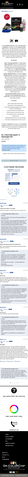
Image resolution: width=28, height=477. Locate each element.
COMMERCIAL (5, 459)
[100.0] (16, 191)
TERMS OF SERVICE (10, 443)
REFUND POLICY (9, 445)
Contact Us (14, 430)
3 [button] (14, 382)
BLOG (3, 457)
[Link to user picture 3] (17, 364)
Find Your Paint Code (14, 416)
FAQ (6, 441)
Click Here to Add (6, 150)
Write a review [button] (14, 183)
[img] (3, 203)
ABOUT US (4, 452)
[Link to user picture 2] (10, 364)
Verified (13, 196)
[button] (4, 11)
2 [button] (12, 382)
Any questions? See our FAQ (14, 396)
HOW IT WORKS (9, 436)
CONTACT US (5, 454)
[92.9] (10, 191)
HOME (7, 434)
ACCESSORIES (8, 438)
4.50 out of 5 (17, 169)
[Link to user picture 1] (3, 364)
